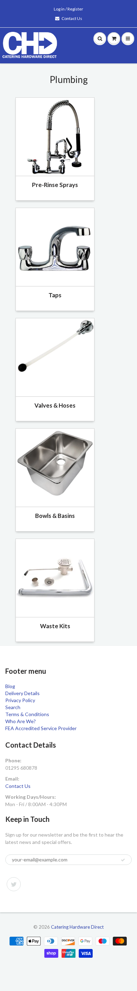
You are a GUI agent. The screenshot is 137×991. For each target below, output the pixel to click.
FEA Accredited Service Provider (41, 728)
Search (12, 707)
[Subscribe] (122, 860)
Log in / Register (68, 9)
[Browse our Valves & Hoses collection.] (55, 345)
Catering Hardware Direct (77, 927)
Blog (10, 686)
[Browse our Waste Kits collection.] (55, 577)
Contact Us (71, 18)
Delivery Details (22, 693)
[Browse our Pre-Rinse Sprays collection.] (55, 136)
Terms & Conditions (27, 714)
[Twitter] (14, 884)
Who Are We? (20, 721)
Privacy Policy (20, 700)
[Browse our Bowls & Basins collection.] (55, 463)
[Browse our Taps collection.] (55, 246)
